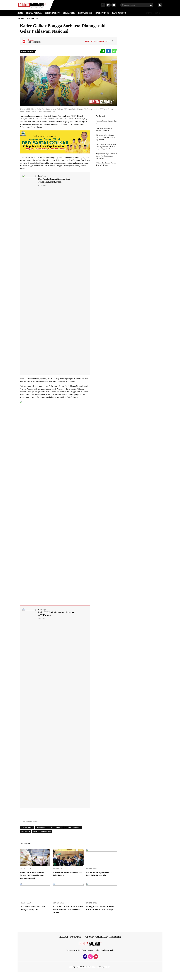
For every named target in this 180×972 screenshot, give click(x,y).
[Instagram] (108, 5)
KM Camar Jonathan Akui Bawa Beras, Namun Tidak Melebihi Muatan (68, 909)
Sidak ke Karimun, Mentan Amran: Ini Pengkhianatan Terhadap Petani (32, 875)
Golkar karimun (56, 827)
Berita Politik (85, 13)
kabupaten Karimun (72, 827)
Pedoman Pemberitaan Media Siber (103, 937)
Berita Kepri (69, 13)
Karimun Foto (102, 13)
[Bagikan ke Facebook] (108, 51)
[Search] (150, 5)
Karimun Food (119, 13)
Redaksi (63, 937)
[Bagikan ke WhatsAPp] (114, 51)
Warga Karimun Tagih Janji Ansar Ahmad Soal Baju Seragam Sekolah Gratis (106, 156)
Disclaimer (76, 937)
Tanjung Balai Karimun (42, 831)
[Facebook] (102, 5)
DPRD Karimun (41, 827)
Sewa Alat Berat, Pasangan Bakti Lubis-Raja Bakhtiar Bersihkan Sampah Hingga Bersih (106, 147)
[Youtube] (113, 5)
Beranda (21, 18)
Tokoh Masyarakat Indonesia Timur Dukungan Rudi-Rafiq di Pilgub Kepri (105, 137)
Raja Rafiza (25, 831)
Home (20, 13)
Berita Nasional (34, 13)
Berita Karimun (52, 13)
